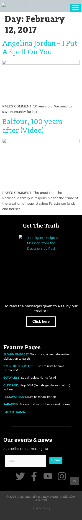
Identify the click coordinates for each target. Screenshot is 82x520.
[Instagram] (62, 476)
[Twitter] (20, 476)
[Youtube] (48, 476)
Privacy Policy (41, 508)
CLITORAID (10, 385)
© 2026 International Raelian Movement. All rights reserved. (41, 498)
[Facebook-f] (34, 476)
